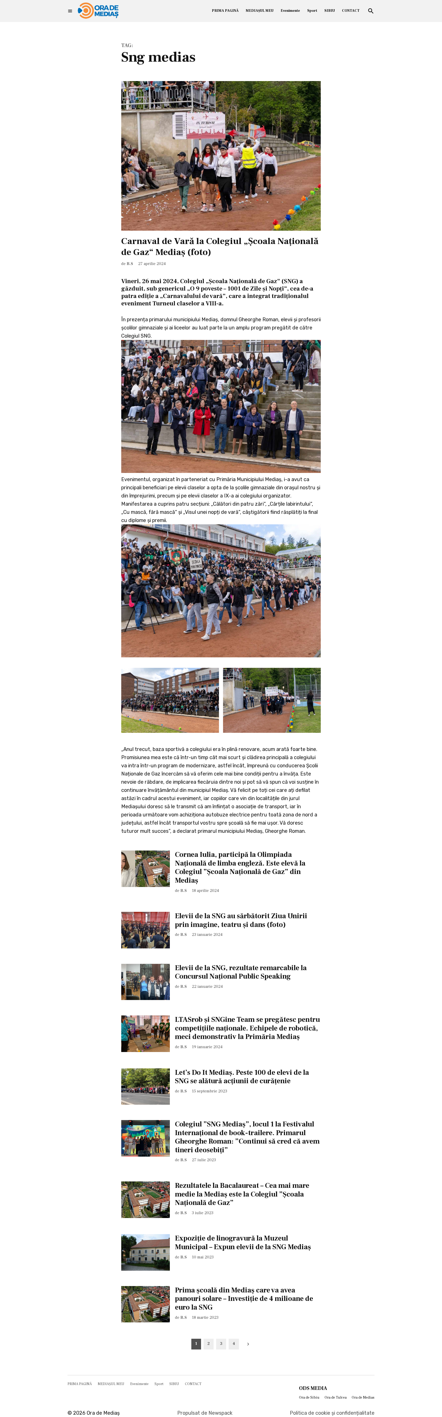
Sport (312, 10)
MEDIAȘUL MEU (259, 10)
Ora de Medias (363, 1397)
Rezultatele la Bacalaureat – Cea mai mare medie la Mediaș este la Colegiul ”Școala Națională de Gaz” (242, 1194)
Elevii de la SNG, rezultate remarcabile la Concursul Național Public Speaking (241, 972)
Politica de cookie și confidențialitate (332, 1413)
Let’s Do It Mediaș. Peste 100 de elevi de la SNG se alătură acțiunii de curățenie (242, 1077)
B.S (130, 263)
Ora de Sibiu (309, 1397)
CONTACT (351, 10)
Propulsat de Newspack (205, 1413)
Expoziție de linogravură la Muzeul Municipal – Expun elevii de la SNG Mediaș (243, 1243)
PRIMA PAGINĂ (225, 10)
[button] (170, 700)
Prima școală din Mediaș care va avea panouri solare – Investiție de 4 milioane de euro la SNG (244, 1299)
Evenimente (290, 10)
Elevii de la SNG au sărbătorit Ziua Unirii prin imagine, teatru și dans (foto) (241, 920)
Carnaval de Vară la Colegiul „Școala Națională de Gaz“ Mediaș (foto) (219, 246)
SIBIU (329, 10)
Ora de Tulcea (336, 1397)
